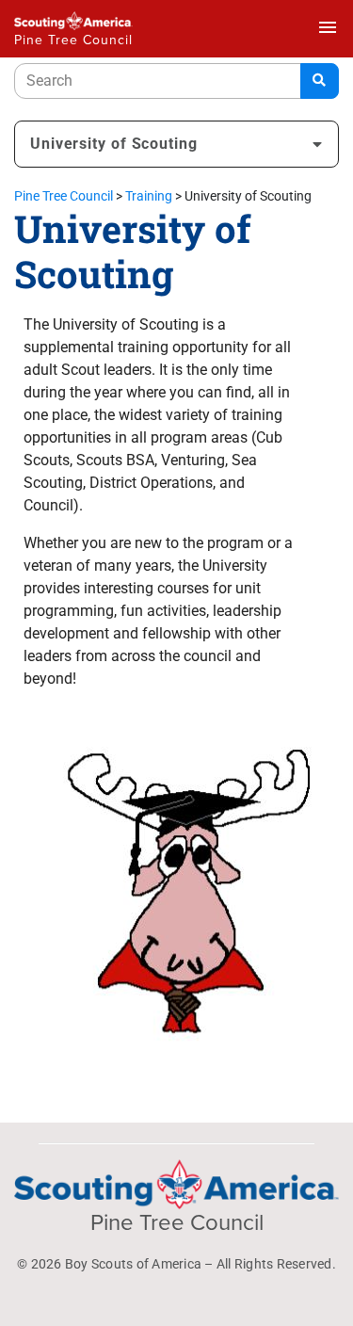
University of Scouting (114, 144)
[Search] (319, 81)
